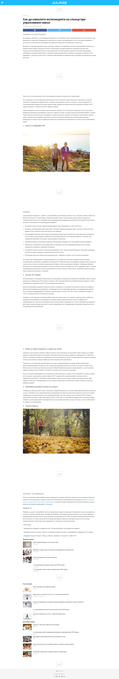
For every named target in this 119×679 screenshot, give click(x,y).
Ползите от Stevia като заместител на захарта (46, 624)
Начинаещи (26, 15)
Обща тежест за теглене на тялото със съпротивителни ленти (51, 594)
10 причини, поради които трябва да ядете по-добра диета (50, 651)
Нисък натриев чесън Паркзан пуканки (44, 587)
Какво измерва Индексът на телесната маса (46, 542)
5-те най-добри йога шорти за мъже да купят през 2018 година (51, 609)
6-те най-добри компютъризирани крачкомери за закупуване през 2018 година (56, 632)
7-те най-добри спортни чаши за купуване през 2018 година (50, 569)
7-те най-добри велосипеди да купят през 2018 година (48, 565)
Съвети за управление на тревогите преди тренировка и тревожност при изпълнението (58, 602)
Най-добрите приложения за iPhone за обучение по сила (49, 636)
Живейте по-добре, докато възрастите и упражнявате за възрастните (53, 550)
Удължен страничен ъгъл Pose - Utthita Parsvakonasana (49, 614)
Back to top (59, 671)
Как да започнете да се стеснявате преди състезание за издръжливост (53, 644)
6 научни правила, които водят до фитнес (45, 557)
